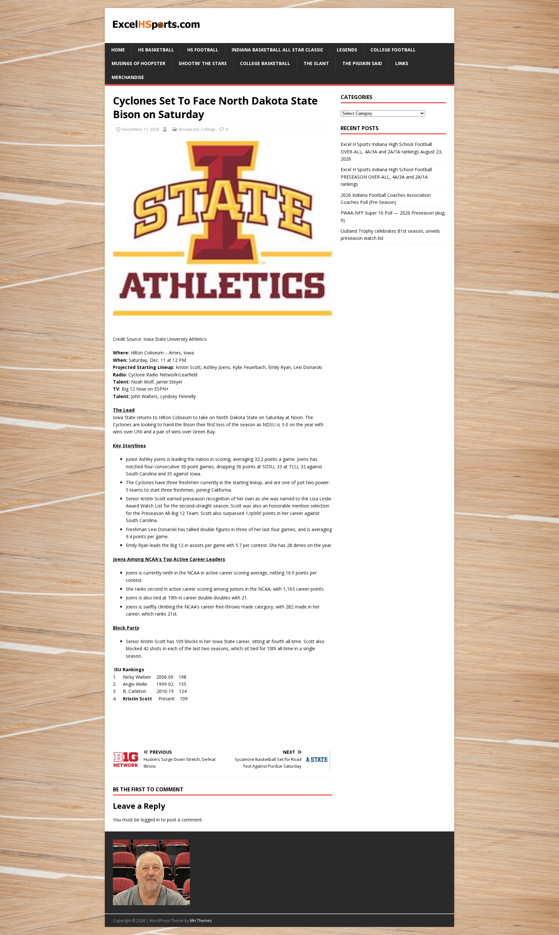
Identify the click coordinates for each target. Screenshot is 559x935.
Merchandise (128, 77)
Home (118, 50)
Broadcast (189, 129)
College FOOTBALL (393, 50)
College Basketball (265, 63)
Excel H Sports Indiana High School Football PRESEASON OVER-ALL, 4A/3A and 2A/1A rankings (386, 176)
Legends (347, 50)
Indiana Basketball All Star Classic (277, 50)
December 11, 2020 (140, 129)
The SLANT (316, 63)
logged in (150, 820)
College (208, 129)
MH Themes (201, 920)
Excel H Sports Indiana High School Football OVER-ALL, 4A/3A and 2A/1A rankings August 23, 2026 (392, 151)
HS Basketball (156, 50)
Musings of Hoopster (138, 63)
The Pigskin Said (362, 63)
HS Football (202, 50)
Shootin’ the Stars (203, 63)
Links (401, 63)
